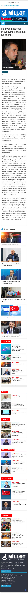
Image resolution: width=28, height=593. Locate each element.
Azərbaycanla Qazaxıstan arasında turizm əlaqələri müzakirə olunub (17, 544)
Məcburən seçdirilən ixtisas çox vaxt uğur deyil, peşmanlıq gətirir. (18, 442)
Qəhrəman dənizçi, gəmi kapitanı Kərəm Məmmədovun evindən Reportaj (18, 434)
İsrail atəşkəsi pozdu (16, 357)
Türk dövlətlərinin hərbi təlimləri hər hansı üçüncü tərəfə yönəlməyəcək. (18, 485)
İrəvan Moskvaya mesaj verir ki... (10, 244)
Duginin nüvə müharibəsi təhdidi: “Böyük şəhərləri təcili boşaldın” (18, 372)
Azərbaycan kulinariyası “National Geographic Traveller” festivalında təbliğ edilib (18, 522)
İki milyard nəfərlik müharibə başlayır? (10, 5)
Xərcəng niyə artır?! (16, 396)
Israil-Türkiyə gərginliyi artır (8, 317)
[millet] (3, 23)
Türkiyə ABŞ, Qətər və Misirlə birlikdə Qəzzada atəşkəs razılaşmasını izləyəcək (18, 493)
